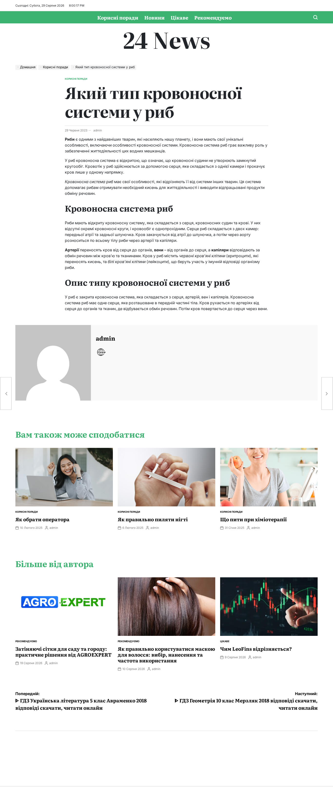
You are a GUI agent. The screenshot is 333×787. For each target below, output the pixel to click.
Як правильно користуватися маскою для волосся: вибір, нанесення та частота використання (166, 654)
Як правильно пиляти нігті (153, 519)
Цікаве (179, 17)
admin (97, 130)
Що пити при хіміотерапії (253, 519)
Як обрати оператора (42, 519)
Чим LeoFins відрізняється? (256, 648)
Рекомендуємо (213, 17)
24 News (166, 39)
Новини (154, 17)
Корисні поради (117, 17)
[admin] (53, 363)
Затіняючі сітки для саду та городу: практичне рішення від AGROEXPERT (63, 651)
